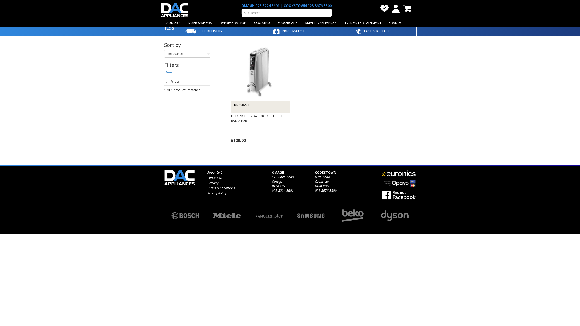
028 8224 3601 (268, 5)
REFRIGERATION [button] (233, 22)
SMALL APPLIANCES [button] (320, 22)
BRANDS (395, 22)
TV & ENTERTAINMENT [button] (363, 22)
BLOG (169, 28)
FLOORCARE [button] (287, 22)
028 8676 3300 (319, 5)
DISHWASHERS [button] (200, 22)
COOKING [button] (262, 22)
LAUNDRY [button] (172, 22)
